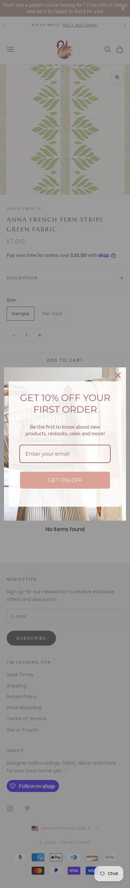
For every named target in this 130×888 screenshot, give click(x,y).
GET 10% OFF (65, 480)
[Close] (118, 375)
